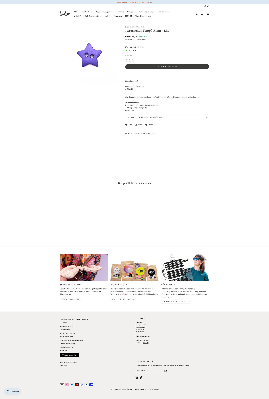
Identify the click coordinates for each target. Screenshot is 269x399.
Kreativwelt (163, 12)
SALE (106, 16)
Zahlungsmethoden (66, 337)
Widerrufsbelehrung (66, 347)
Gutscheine (117, 16)
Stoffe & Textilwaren (146, 12)
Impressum (63, 351)
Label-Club (63, 323)
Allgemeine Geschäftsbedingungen (71, 340)
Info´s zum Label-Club (67, 326)
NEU (75, 12)
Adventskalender (86, 12)
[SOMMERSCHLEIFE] (84, 267)
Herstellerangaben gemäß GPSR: (146, 117)
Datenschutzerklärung (67, 343)
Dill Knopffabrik (134, 27)
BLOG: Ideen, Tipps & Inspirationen (138, 16)
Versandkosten (141, 39)
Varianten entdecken (123, 299)
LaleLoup (146, 340)
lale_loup (145, 342)
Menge (128, 55)
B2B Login (63, 366)
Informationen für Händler (68, 362)
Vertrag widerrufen (69, 355)
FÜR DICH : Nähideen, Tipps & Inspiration (74, 319)
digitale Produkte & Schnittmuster (87, 16)
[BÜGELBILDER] (185, 267)
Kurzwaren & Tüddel (126, 12)
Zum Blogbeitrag (70, 299)
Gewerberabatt (65, 330)
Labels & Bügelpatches (105, 12)
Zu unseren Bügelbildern (175, 301)
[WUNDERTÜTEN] (134, 267)
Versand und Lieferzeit (67, 333)
